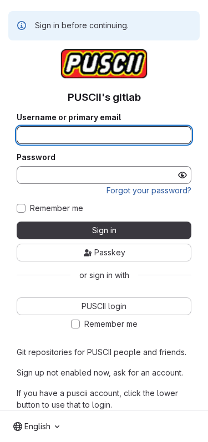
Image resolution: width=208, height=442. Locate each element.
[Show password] (182, 175)
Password (36, 157)
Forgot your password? (148, 190)
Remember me (56, 208)
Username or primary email (69, 117)
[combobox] (36, 426)
